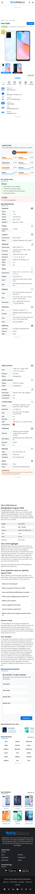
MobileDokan (27, 879)
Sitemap (17, 884)
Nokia (6, 756)
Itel (17, 760)
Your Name (6, 684)
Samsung (29, 741)
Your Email (6, 690)
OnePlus (29, 756)
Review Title (7, 697)
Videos (20, 860)
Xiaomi (17, 741)
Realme (6, 749)
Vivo (3, 84)
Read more (17, 474)
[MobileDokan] (17, 2)
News (3, 854)
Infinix (29, 753)
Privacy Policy (13, 882)
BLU (29, 760)
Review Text (7, 703)
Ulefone (6, 760)
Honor (29, 745)
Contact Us (28, 882)
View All (29, 737)
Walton (17, 756)
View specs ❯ (12, 732)
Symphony (29, 749)
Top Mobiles (4, 857)
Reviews (20, 854)
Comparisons (21, 857)
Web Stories (4, 860)
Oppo (6, 745)
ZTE (17, 753)
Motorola (17, 749)
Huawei (17, 745)
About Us (6, 882)
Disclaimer (21, 882)
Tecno (6, 753)
